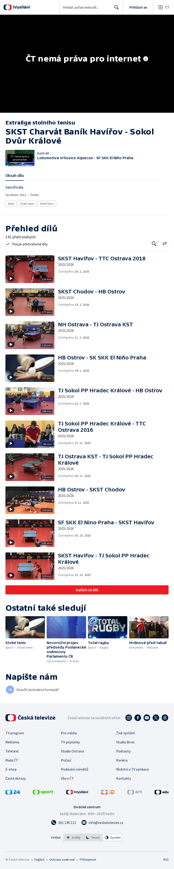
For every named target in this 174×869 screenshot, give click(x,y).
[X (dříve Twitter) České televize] (156, 717)
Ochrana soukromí (62, 859)
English (39, 859)
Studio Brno (125, 742)
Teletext (12, 751)
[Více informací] (145, 59)
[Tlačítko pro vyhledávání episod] (154, 244)
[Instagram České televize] (128, 717)
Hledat (116, 7)
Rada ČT (11, 760)
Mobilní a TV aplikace (132, 769)
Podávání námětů (74, 769)
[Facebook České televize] (137, 717)
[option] (73, 837)
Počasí (66, 760)
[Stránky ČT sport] (43, 793)
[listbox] (93, 837)
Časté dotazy (15, 778)
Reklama (12, 742)
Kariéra (122, 760)
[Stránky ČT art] (134, 793)
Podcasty (123, 751)
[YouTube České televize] (146, 717)
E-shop (11, 769)
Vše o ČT (67, 778)
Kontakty (123, 778)
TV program (14, 733)
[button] (31, 269)
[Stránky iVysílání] (77, 793)
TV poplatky (70, 742)
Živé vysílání (125, 733)
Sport (11, 203)
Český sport (27, 203)
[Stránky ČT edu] (162, 793)
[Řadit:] (165, 243)
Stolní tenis (47, 203)
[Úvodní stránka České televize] (30, 717)
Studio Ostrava (72, 751)
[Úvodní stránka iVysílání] (21, 7)
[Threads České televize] (165, 717)
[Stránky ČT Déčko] (107, 793)
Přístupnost (88, 859)
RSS (166, 859)
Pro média (69, 733)
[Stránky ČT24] (12, 793)
